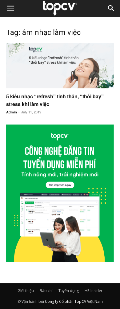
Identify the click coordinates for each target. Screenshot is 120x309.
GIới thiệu (26, 290)
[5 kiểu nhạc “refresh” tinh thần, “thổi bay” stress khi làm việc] (60, 65)
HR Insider (93, 290)
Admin (11, 112)
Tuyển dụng (68, 290)
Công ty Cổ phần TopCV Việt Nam (74, 301)
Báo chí (46, 290)
